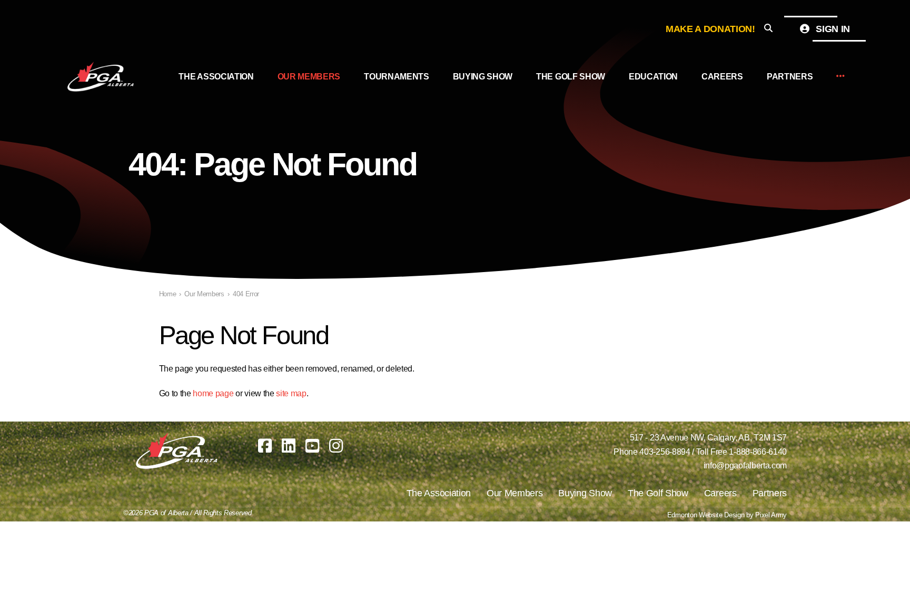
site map (291, 393)
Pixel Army (771, 515)
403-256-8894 (664, 451)
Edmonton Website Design (706, 515)
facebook (265, 446)
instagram (336, 446)
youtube (312, 446)
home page (213, 393)
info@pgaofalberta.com (745, 465)
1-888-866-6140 (758, 451)
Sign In (832, 29)
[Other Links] (840, 76)
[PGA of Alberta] (101, 77)
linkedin (288, 446)
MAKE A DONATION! (710, 29)
